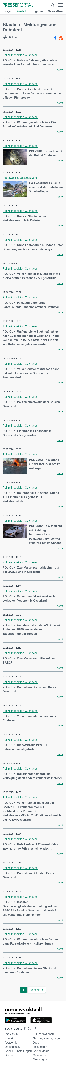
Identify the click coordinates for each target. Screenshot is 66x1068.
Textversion (40, 1046)
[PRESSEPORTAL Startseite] (18, 5)
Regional (37, 11)
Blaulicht (21, 11)
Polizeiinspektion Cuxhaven (20, 55)
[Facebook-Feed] (55, 38)
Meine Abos (55, 11)
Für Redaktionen (43, 1034)
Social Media (41, 1051)
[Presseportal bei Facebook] (24, 1028)
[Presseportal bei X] (28, 1028)
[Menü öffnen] (60, 5)
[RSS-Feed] (61, 38)
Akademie (11, 1042)
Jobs (36, 1042)
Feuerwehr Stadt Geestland (20, 177)
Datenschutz (12, 1046)
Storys (7, 11)
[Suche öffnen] (52, 5)
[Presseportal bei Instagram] (33, 1028)
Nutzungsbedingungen (47, 1038)
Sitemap (10, 1055)
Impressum (11, 1034)
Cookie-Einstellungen (18, 1051)
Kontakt (9, 1038)
